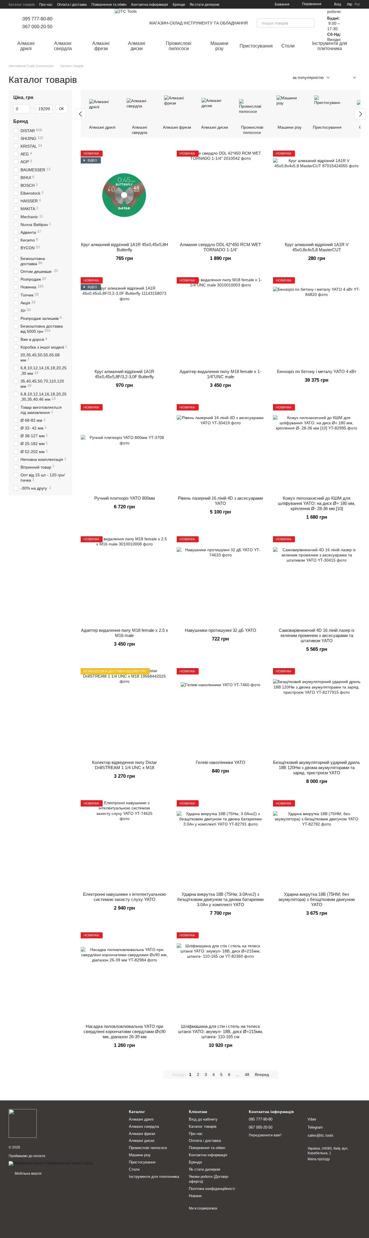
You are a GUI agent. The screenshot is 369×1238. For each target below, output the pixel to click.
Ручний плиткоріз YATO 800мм (124, 498)
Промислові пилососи (178, 46)
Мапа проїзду (319, 1159)
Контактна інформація (149, 5)
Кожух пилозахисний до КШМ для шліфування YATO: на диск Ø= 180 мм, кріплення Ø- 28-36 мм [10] (316, 503)
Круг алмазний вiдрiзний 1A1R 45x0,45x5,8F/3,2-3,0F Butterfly (124, 374)
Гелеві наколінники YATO (220, 762)
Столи (288, 45)
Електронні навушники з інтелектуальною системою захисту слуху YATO (124, 897)
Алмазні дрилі (26, 46)
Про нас (45, 5)
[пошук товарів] (310, 23)
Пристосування (256, 45)
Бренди (179, 5)
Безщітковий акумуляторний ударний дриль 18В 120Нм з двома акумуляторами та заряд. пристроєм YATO (316, 767)
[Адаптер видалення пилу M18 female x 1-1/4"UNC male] (220, 320)
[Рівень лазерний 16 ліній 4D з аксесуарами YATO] (220, 447)
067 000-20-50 (37, 26)
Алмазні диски (136, 46)
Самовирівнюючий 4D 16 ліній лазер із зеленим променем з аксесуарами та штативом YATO (316, 635)
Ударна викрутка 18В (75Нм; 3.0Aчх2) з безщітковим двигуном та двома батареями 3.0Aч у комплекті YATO (220, 899)
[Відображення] (350, 77)
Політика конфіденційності (212, 1188)
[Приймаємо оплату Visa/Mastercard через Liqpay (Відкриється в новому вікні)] (51, 1163)
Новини (195, 1196)
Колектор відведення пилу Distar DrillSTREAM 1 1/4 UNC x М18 (124, 765)
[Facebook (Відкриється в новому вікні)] (72, 23)
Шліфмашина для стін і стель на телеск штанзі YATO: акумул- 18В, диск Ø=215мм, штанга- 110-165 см (220, 1031)
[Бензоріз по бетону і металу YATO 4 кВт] (316, 320)
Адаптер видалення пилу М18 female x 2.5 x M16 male (124, 633)
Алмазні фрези (101, 46)
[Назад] (80, 114)
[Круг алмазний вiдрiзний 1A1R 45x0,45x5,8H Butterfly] (124, 194)
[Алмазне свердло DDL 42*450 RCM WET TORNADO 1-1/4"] (220, 194)
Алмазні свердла (63, 46)
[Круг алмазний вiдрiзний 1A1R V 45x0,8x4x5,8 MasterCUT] (316, 194)
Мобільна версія (28, 1174)
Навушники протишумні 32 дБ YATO (220, 630)
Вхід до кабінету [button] (203, 1119)
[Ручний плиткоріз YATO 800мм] (124, 447)
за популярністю (308, 77)
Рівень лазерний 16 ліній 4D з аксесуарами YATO (220, 501)
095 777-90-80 (37, 18)
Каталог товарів (22, 5)
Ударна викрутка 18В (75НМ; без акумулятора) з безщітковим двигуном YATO (316, 899)
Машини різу (219, 46)
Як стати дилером (204, 5)
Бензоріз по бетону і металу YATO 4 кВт (316, 371)
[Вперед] (360, 114)
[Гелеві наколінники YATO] (220, 711)
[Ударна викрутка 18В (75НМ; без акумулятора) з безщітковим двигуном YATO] (316, 843)
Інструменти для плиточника (329, 46)
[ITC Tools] (23, 1123)
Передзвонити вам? (265, 1135)
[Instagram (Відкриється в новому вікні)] (65, 23)
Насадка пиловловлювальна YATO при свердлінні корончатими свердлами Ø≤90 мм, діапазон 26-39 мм (124, 1031)
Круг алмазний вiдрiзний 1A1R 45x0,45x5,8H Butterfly (124, 247)
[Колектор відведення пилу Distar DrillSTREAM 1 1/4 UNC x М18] (124, 711)
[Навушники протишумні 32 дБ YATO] (220, 579)
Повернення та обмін (109, 5)
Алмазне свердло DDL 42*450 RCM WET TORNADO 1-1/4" (220, 247)
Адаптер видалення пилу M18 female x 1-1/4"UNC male (220, 374)
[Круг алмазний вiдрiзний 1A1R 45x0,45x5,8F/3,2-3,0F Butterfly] (124, 320)
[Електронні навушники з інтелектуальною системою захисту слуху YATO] (124, 843)
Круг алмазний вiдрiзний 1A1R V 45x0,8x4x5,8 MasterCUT (317, 247)
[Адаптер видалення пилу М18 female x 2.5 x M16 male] (124, 579)
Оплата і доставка (72, 5)
